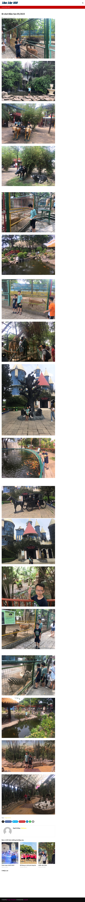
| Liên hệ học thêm (6, 7)
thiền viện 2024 (42, 865)
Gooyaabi (25, 899)
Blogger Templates (11, 899)
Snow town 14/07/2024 (8, 865)
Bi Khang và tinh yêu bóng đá (28, 865)
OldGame (5, 17)
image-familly (7, 817)
